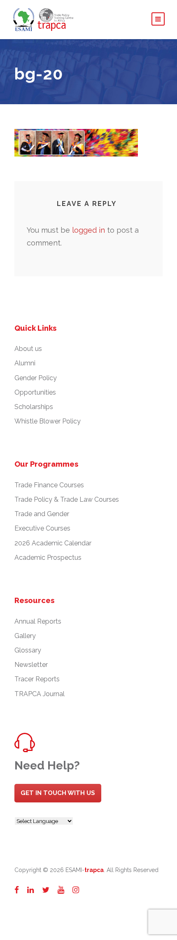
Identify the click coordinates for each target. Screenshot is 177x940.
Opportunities (35, 392)
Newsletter (31, 665)
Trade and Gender (41, 514)
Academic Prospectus (48, 557)
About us (28, 349)
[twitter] (45, 889)
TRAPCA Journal (39, 694)
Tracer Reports (37, 679)
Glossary (27, 650)
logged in (88, 230)
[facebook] (16, 889)
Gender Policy (35, 378)
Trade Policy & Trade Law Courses (66, 499)
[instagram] (75, 889)
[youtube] (61, 889)
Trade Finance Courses (49, 485)
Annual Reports (37, 621)
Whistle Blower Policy (47, 421)
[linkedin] (30, 889)
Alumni (24, 363)
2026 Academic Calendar (52, 543)
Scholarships (33, 407)
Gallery (25, 636)
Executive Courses (42, 528)
